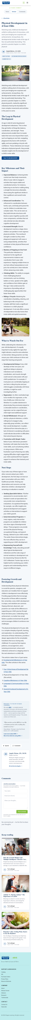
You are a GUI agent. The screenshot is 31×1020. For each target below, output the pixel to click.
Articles (14, 11)
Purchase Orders (5, 976)
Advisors (3, 993)
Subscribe (4, 1007)
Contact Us (4, 1004)
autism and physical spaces (19, 56)
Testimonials (4, 997)
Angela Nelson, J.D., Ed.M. (13, 51)
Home (7, 11)
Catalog (3, 972)
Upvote (7, 745)
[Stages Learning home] (6, 2)
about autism (6, 56)
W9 (2, 974)
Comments (17, 745)
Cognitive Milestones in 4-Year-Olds (15, 680)
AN (6, 754)
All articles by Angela (15, 766)
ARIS (10, 707)
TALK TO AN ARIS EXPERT (10, 158)
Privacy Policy (4, 979)
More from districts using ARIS (12, 735)
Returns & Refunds (6, 981)
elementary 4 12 (6, 59)
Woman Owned (5, 990)
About (2, 988)
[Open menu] (27, 2)
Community (22, 11)
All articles (6, 18)
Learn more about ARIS (10, 733)
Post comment (22, 811)
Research (3, 995)
